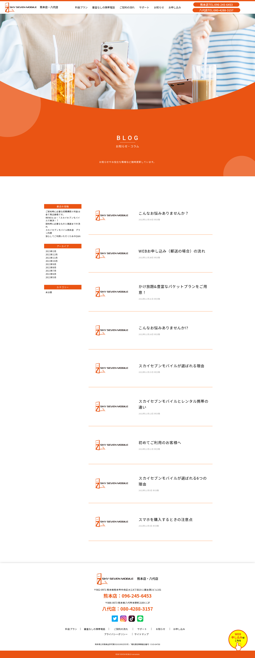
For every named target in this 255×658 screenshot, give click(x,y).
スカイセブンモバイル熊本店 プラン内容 (63, 231)
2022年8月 (51, 267)
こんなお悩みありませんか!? (163, 327)
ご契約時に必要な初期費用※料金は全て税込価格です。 (63, 213)
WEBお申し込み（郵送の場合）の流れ (172, 251)
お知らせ (159, 7)
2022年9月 (51, 264)
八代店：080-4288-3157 (127, 608)
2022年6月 (51, 273)
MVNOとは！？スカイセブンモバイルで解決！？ (63, 219)
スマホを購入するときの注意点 (166, 519)
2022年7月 (51, 270)
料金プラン (81, 7)
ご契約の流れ (127, 7)
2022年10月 (52, 260)
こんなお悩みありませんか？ (164, 213)
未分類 (49, 292)
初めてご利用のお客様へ (160, 442)
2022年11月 (52, 257)
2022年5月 (51, 277)
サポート (144, 7)
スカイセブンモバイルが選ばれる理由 (171, 365)
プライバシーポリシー (116, 634)
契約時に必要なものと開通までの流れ (63, 225)
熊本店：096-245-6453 (127, 595)
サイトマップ (141, 634)
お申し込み (175, 7)
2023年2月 (51, 251)
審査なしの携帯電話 (103, 7)
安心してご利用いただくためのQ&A (63, 236)
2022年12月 (52, 254)
